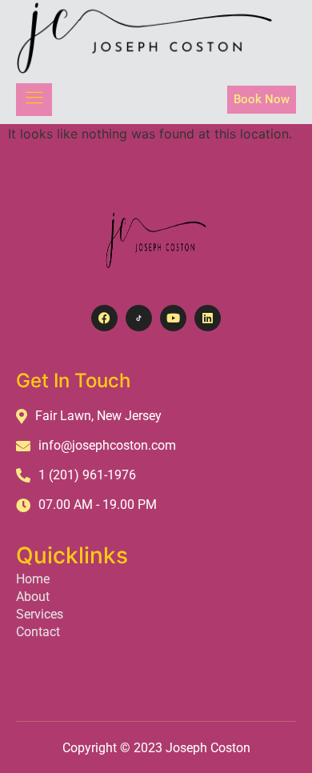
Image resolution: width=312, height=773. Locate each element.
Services (39, 614)
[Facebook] (104, 318)
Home (33, 579)
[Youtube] (173, 318)
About (33, 596)
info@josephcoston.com (107, 445)
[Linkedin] (207, 318)
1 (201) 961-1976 (87, 475)
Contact (38, 631)
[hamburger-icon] (34, 99)
